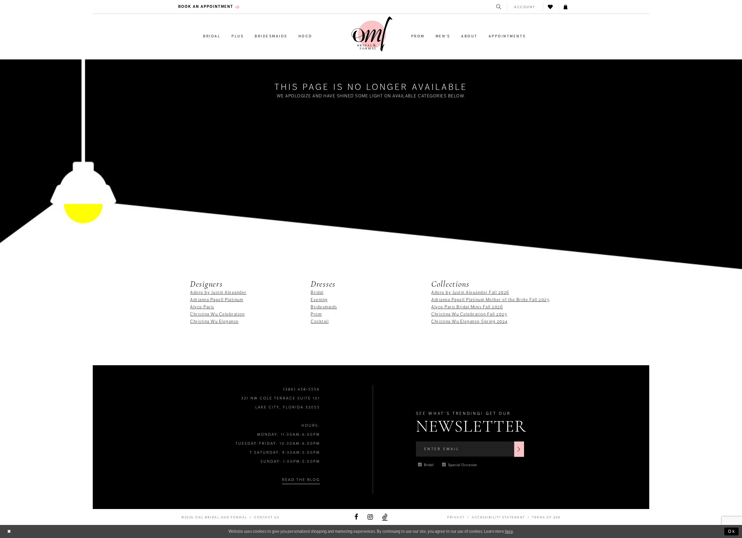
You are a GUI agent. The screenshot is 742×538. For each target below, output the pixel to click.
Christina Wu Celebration (217, 314)
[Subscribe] (519, 449)
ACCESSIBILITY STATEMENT (498, 517)
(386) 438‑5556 (301, 389)
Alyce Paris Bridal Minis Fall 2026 (467, 307)
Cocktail (320, 321)
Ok (732, 531)
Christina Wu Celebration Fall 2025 (469, 314)
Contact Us (266, 517)
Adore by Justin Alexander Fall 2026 (470, 292)
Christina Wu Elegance (214, 321)
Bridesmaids (324, 307)
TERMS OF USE (546, 517)
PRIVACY (456, 517)
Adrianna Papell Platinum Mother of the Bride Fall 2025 (490, 299)
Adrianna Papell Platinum (216, 299)
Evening (319, 299)
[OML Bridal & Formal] (371, 34)
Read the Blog (301, 479)
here (509, 531)
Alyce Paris (202, 307)
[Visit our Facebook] (356, 517)
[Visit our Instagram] (370, 517)
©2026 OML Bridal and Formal (214, 517)
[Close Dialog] (9, 531)
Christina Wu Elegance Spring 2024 (469, 321)
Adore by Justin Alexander (218, 292)
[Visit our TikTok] (385, 517)
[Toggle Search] (499, 7)
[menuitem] (209, 7)
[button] (525, 6)
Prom (316, 314)
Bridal (317, 292)
